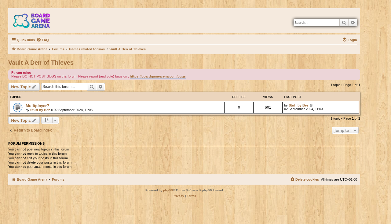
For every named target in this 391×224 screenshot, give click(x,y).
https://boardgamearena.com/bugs (158, 76)
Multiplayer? (37, 105)
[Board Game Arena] (36, 21)
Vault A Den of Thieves (41, 62)
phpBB (168, 190)
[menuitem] (42, 40)
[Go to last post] (311, 105)
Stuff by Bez (40, 110)
